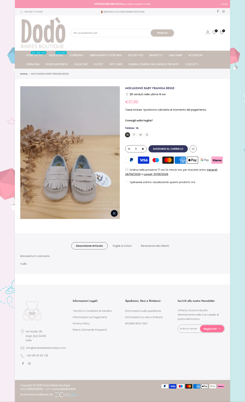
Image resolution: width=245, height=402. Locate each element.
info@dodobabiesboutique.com (46, 348)
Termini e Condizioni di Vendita (92, 311)
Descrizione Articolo (89, 246)
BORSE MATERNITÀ (57, 64)
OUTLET (98, 64)
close (22, 4)
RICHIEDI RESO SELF (136, 323)
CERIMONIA (32, 64)
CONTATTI (191, 64)
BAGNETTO (156, 55)
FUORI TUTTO (35, 54)
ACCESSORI (195, 55)
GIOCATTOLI (135, 55)
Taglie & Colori (122, 246)
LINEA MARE (175, 55)
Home (23, 73)
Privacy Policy (81, 323)
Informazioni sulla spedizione (143, 311)
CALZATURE (81, 64)
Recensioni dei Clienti (155, 246)
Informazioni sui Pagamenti (90, 317)
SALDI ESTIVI (57, 54)
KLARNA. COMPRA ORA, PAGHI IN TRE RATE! (154, 64)
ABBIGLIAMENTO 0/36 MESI (106, 55)
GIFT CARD (115, 64)
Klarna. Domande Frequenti (90, 330)
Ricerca (162, 33)
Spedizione (150, 110)
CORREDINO (76, 55)
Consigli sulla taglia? (139, 120)
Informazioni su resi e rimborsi (143, 317)
